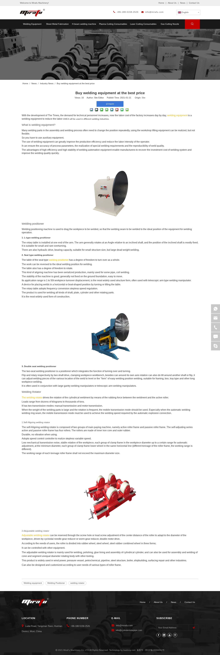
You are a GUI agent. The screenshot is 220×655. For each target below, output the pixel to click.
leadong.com (129, 650)
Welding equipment (33, 583)
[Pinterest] (175, 635)
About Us (172, 3)
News (182, 3)
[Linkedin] (164, 635)
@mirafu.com (126, 625)
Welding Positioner (56, 583)
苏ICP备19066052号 (154, 650)
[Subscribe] (193, 627)
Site (143, 97)
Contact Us (194, 3)
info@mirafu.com (154, 12)
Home (161, 3)
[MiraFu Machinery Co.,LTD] (35, 602)
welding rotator (77, 583)
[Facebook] (158, 635)
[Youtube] (169, 635)
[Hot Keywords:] (192, 24)
